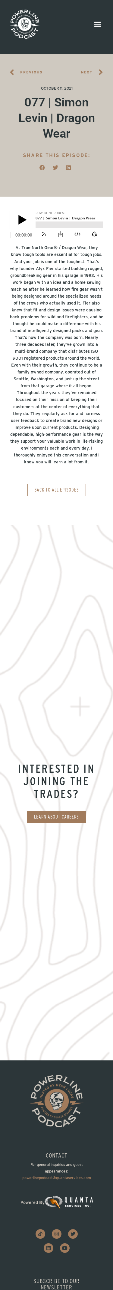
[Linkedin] (48, 1248)
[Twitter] (73, 1234)
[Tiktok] (40, 1234)
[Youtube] (65, 1248)
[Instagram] (56, 1234)
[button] (97, 24)
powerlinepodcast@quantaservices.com (56, 1178)
